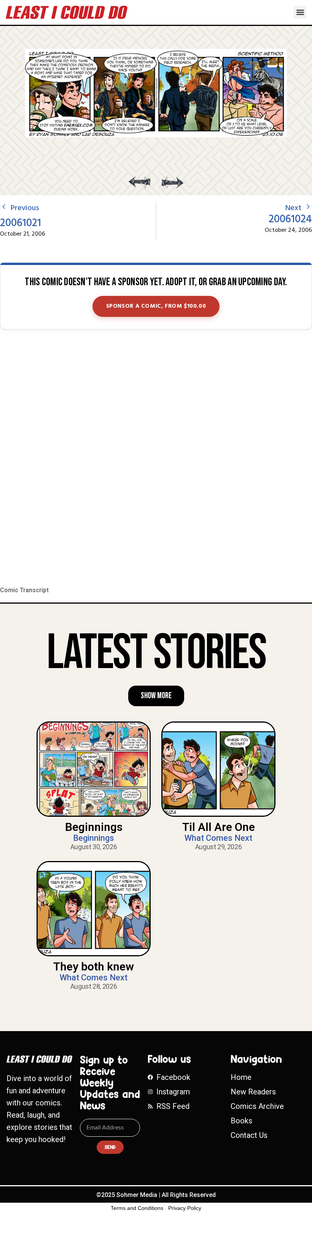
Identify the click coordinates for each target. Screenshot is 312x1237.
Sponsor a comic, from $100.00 (156, 306)
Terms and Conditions (137, 1208)
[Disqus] (156, 458)
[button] (300, 12)
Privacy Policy (184, 1208)
